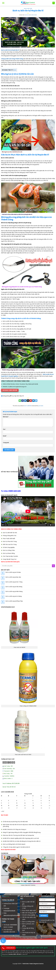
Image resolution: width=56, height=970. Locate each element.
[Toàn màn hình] (53, 525)
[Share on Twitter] (25, 400)
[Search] (53, 3)
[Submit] (53, 565)
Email (5, 436)
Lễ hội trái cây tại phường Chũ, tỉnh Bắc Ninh (15, 821)
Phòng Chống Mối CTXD (9, 535)
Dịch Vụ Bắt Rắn (28, 8)
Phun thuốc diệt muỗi (29, 910)
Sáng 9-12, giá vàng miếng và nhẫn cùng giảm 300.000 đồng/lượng (21, 832)
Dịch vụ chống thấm (28, 921)
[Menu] (3, 3)
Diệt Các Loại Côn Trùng (9, 544)
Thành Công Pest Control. (36, 963)
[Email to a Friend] (28, 400)
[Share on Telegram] (36, 400)
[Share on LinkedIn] (33, 400)
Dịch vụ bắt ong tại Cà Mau (13, 572)
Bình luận (6, 416)
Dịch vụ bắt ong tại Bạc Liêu (13, 577)
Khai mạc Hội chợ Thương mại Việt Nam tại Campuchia (18, 835)
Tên (4, 429)
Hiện (15, 70)
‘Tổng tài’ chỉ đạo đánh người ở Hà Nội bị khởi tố (16, 847)
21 (24, 805)
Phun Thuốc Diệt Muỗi (9, 538)
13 (16, 803)
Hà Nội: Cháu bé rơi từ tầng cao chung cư (14, 829)
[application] (28, 511)
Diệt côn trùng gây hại (29, 913)
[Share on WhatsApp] (20, 400)
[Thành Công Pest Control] (28, 3)
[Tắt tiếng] (50, 525)
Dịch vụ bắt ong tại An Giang (13, 596)
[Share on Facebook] (22, 400)
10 (49, 800)
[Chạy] (3, 525)
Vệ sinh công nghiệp (28, 915)
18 (1, 805)
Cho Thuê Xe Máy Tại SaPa (10, 556)
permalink (40, 405)
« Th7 (2, 811)
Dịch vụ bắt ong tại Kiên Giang (13, 591)
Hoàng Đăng (34, 15)
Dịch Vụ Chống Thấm (9, 550)
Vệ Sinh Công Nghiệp (9, 547)
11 (1, 803)
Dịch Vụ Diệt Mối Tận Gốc (10, 532)
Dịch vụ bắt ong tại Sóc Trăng (13, 582)
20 (17, 805)
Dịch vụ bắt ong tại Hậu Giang (13, 586)
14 (24, 803)
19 (8, 805)
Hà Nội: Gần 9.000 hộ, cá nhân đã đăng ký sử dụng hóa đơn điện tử (21, 841)
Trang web (6, 442)
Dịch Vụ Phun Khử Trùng (10, 541)
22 (33, 805)
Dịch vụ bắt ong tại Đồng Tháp (14, 601)
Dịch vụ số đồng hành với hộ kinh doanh (14, 844)
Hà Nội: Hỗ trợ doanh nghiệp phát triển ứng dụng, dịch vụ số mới (21, 838)
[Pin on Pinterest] (30, 400)
